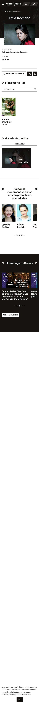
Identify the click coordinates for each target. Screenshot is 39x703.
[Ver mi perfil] (34, 4)
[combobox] (19, 89)
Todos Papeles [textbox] (9, 89)
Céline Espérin (21, 226)
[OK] (19, 699)
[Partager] (29, 74)
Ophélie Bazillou (6, 226)
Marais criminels (7, 120)
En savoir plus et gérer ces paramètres (16, 694)
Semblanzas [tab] (19, 144)
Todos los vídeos (10, 315)
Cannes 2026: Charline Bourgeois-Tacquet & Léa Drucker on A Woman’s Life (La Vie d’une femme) (15, 295)
